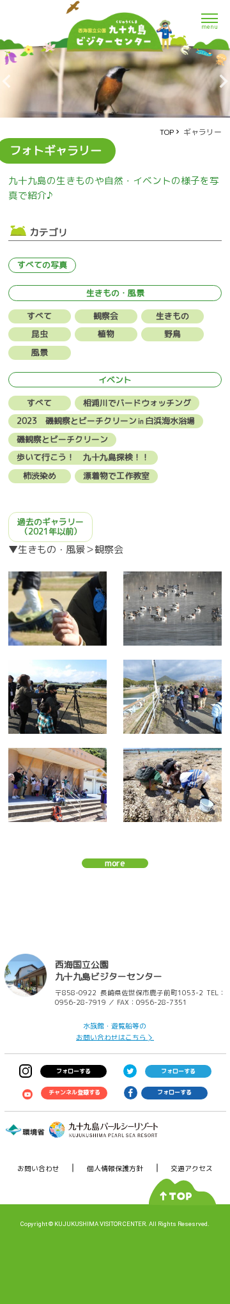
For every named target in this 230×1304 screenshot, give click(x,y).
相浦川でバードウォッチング (137, 402)
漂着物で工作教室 (116, 475)
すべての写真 (42, 264)
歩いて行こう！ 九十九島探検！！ (83, 457)
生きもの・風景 (115, 293)
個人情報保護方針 (115, 1168)
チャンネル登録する (74, 1092)
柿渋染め (39, 475)
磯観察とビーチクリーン (62, 439)
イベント (115, 379)
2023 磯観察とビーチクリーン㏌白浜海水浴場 (106, 420)
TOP (167, 132)
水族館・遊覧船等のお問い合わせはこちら (111, 1031)
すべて (39, 316)
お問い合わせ (38, 1168)
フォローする (73, 1071)
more (115, 863)
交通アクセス (192, 1168)
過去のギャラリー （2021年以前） (50, 527)
